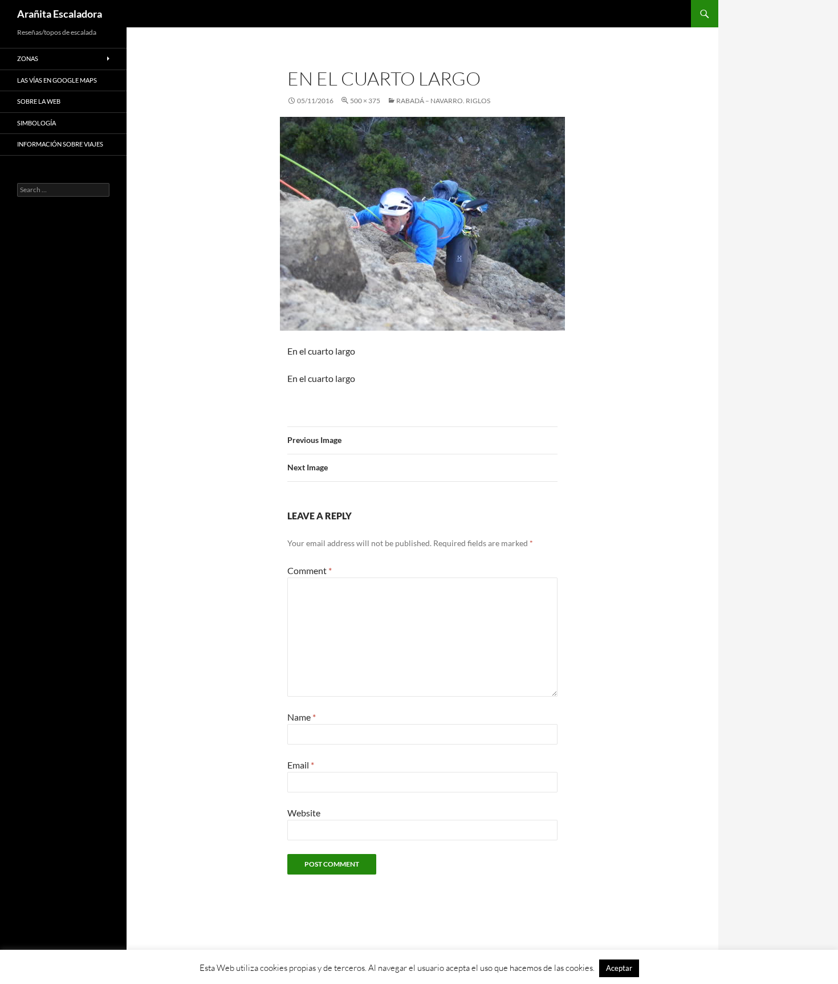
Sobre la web (38, 101)
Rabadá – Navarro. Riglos (443, 100)
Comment (309, 570)
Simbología (36, 123)
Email (300, 764)
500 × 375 (365, 100)
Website (303, 812)
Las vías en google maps (57, 80)
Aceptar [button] (619, 968)
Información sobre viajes (60, 144)
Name (301, 716)
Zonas (27, 58)
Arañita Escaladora (59, 13)
